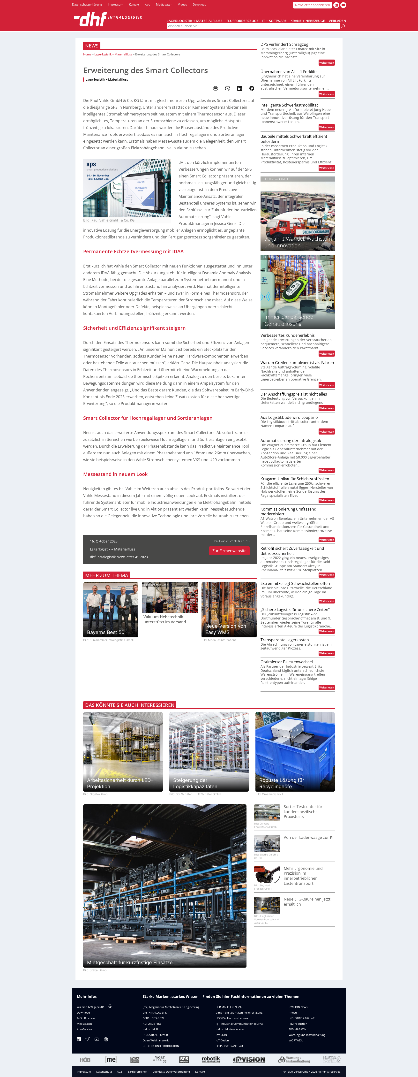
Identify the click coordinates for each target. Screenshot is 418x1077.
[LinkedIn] (79, 1040)
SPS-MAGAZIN (297, 1029)
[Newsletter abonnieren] (87, 1040)
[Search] (343, 26)
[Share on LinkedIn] (239, 88)
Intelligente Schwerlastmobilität (289, 105)
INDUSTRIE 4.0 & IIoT (301, 1018)
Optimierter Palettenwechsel (287, 662)
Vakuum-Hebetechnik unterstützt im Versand (164, 619)
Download (83, 1012)
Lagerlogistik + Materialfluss (113, 54)
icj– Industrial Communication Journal (239, 1023)
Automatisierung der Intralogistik (291, 440)
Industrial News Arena (230, 1029)
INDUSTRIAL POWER (155, 1035)
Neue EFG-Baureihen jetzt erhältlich (307, 902)
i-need (293, 1012)
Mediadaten (84, 1023)
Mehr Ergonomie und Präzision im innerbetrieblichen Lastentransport (303, 876)
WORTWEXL (296, 1040)
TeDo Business (86, 1018)
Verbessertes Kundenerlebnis (288, 335)
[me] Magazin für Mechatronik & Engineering (171, 1007)
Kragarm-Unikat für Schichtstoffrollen (295, 478)
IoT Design (222, 1040)
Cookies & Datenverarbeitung (171, 1071)
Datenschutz (104, 1071)
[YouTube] (96, 1040)
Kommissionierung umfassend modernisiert (288, 512)
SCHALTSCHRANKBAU (229, 1046)
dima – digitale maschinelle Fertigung (239, 1012)
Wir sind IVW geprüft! (90, 1007)
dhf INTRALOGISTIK (155, 1012)
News (91, 45)
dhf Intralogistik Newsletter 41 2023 (119, 557)
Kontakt (200, 1071)
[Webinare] (106, 1040)
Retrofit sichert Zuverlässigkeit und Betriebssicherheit (292, 551)
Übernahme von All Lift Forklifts (289, 71)
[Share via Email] (227, 88)
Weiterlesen (327, 63)
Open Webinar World (156, 1040)
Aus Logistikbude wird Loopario (289, 417)
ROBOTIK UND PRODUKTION (161, 1046)
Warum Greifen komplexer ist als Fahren (297, 362)
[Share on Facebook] (251, 88)
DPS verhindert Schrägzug (284, 44)
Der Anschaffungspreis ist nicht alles (294, 394)
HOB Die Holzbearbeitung (232, 1018)
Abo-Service (84, 1029)
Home (87, 54)
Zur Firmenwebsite (229, 550)
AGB (119, 1071)
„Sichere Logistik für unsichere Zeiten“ (295, 609)
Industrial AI (150, 1029)
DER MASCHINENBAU (229, 1007)
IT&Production (298, 1023)
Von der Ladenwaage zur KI (308, 837)
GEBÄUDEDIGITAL (154, 1018)
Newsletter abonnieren (312, 5)
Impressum (84, 1071)
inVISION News (298, 1007)
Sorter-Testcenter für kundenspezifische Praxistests (303, 811)
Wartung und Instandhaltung (307, 1035)
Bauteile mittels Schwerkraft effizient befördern (294, 139)
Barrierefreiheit (137, 1071)
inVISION (221, 1035)
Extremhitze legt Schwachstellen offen (295, 583)
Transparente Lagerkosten (285, 639)
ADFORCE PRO (152, 1023)
